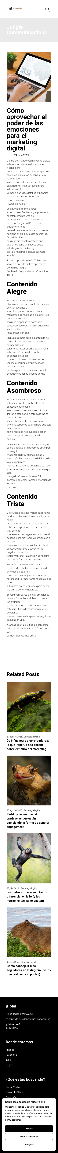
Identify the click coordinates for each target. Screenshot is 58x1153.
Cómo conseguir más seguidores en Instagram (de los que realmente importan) (29, 970)
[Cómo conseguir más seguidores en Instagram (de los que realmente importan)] (29, 932)
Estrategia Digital (32, 736)
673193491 (12, 1027)
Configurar (29, 1144)
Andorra (10, 1049)
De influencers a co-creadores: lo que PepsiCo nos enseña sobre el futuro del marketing (28, 745)
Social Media (13, 1087)
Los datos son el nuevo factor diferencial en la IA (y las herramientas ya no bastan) (27, 896)
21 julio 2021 (21, 155)
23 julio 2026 (13, 888)
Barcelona (11, 1054)
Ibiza (8, 1060)
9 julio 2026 (12, 962)
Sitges (9, 1065)
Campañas (12, 1097)
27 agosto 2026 (14, 736)
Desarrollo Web (14, 1092)
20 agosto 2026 (14, 810)
